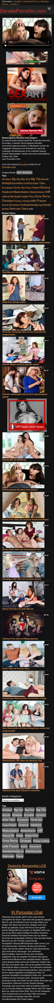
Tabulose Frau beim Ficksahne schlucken (21, 790)
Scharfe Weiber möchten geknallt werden (20, 364)
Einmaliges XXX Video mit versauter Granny (21, 579)
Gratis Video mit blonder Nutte (16, 668)
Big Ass (16, 179)
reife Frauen (38, 200)
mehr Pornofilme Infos (11, 159)
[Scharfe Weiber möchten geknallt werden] (27, 350)
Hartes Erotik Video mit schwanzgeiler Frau (21, 549)
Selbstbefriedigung (31, 204)
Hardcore (7, 192)
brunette (17, 183)
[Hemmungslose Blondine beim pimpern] (27, 475)
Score (5, 204)
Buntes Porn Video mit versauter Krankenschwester (25, 519)
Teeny (24, 208)
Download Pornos (30, 1)
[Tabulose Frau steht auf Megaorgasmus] (27, 624)
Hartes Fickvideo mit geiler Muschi (17, 608)
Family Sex (19, 187)
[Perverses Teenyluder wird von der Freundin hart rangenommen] (27, 317)
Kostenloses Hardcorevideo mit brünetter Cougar (24, 698)
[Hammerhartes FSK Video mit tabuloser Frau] (27, 746)
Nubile (17, 196)
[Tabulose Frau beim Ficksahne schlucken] (27, 776)
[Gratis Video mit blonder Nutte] (27, 654)
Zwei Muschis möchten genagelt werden (20, 272)
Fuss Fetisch (33, 187)
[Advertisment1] (27, 84)
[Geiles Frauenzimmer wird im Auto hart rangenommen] (27, 228)
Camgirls (17, 1)
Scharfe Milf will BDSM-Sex (14, 459)
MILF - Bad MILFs (24, 172)
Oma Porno (42, 196)
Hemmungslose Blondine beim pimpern (20, 489)
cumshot (27, 183)
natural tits (8, 196)
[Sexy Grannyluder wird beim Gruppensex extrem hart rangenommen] (27, 714)
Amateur (7, 179)
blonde (45, 179)
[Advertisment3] (27, 415)
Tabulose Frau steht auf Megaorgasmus (20, 638)
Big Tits (35, 179)
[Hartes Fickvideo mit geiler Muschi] (27, 594)
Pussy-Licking (22, 200)
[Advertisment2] (27, 119)
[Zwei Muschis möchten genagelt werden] (27, 258)
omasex (13, 4)
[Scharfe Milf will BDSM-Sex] (27, 445)
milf (47, 191)
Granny (45, 187)
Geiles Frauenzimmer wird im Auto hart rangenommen (26, 242)
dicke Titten (39, 183)
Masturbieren (37, 192)
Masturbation (21, 192)
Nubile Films (27, 196)
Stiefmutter (15, 208)
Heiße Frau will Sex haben (14, 302)
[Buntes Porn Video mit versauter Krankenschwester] (27, 505)
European (7, 187)
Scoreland (14, 204)
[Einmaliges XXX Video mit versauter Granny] (27, 565)
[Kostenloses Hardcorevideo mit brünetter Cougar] (27, 684)
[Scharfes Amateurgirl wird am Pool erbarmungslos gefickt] (27, 380)
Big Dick (26, 179)
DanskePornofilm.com (23, 10)
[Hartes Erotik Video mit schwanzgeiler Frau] (27, 535)
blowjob (7, 183)
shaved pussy (34, 851)
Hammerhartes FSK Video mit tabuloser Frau (22, 760)
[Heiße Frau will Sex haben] (27, 288)
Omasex (7, 200)
